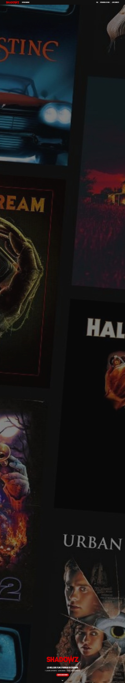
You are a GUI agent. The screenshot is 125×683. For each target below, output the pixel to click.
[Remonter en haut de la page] (118, 679)
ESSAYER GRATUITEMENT (62, 675)
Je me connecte (115, 2)
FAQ (97, 2)
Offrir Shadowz (25, 2)
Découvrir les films (105, 2)
